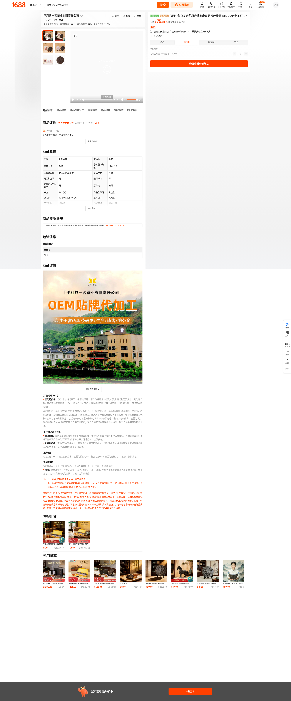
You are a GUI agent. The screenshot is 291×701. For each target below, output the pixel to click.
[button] (106, 69)
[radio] (59, 123)
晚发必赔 (158, 36)
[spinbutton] (240, 54)
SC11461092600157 (116, 225)
